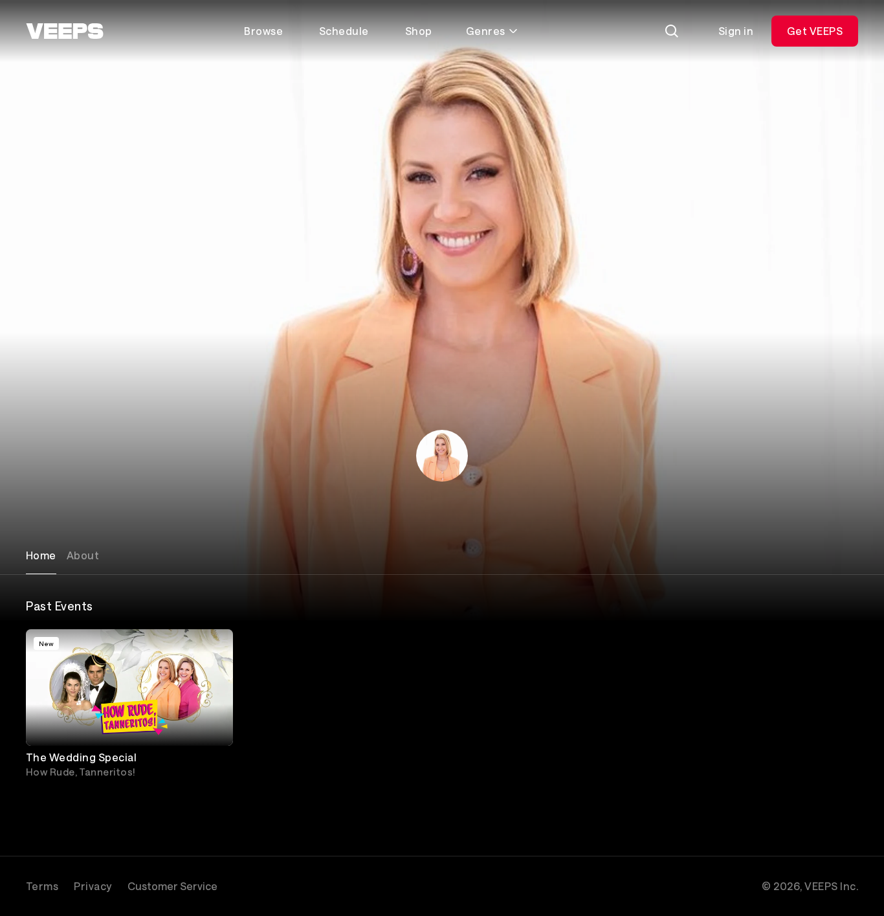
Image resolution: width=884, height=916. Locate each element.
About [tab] (83, 555)
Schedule (344, 31)
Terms (42, 886)
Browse (263, 31)
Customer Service (172, 886)
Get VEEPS (815, 31)
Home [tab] (41, 555)
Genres (485, 31)
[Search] (671, 31)
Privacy (92, 886)
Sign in (735, 31)
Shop (418, 31)
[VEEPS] (65, 31)
